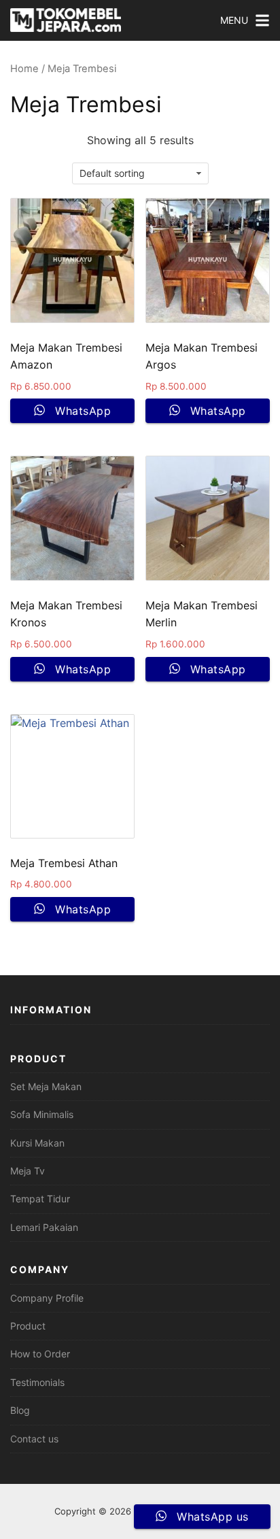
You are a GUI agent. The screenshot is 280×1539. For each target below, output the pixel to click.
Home (24, 69)
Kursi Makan (37, 1143)
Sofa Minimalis (41, 1114)
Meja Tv (27, 1171)
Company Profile (47, 1298)
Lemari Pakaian (44, 1227)
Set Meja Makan (46, 1086)
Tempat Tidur (40, 1198)
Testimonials (37, 1382)
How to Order (40, 1353)
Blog (20, 1410)
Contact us (34, 1438)
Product (28, 1326)
